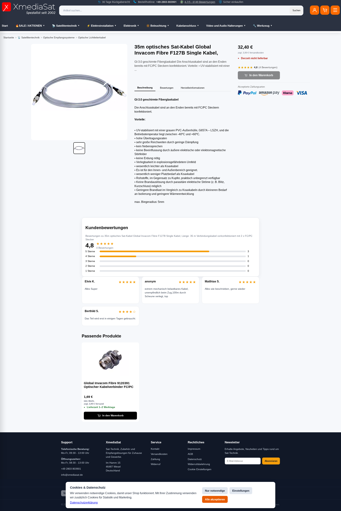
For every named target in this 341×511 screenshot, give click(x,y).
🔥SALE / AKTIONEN (28, 25)
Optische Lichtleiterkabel (92, 37)
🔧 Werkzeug (261, 25)
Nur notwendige (215, 490)
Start (5, 25)
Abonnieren (271, 461)
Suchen (296, 10)
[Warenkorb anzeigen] (324, 10)
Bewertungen (166, 87)
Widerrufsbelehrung (199, 464)
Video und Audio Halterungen (224, 25)
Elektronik (130, 25)
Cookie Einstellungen (199, 469)
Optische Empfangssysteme (59, 37)
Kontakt (155, 448)
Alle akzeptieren (215, 499)
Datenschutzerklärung (84, 502)
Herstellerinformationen (192, 87)
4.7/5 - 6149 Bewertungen (200, 2)
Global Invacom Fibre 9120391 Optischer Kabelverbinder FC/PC (108, 385)
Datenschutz (195, 459)
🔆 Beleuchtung (156, 25)
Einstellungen (240, 490)
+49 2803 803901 (71, 468)
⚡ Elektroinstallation (100, 25)
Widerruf (155, 464)
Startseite (8, 37)
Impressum (194, 448)
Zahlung (155, 459)
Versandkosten (159, 454)
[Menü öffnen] (335, 10)
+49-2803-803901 (166, 2)
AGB (190, 454)
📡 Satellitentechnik (64, 25)
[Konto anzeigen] (314, 10)
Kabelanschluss (186, 25)
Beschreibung (145, 87)
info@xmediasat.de (72, 474)
